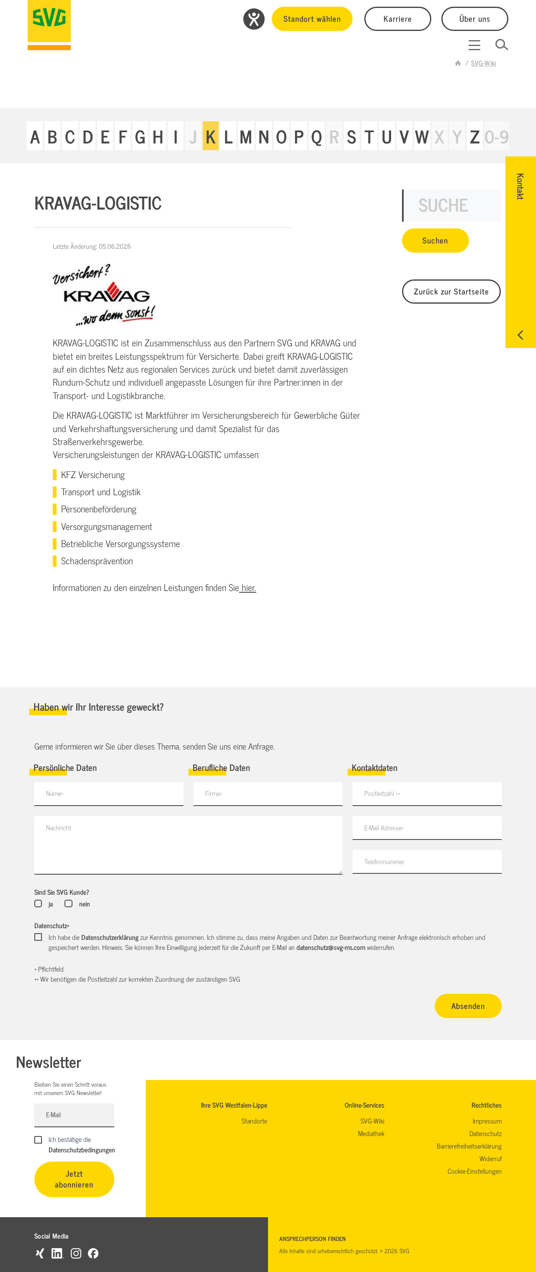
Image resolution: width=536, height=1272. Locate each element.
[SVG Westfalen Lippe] (49, 25)
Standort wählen (312, 18)
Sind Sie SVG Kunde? (61, 892)
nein (84, 903)
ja (51, 903)
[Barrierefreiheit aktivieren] (254, 19)
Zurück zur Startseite (451, 290)
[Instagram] (76, 1253)
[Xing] (39, 1253)
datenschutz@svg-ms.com (330, 947)
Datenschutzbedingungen (82, 1149)
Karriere (398, 18)
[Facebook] (93, 1253)
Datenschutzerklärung (110, 937)
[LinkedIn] (58, 1253)
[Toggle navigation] (474, 45)
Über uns (474, 18)
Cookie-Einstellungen (475, 1170)
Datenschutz (51, 925)
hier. (247, 587)
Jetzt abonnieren (74, 1179)
